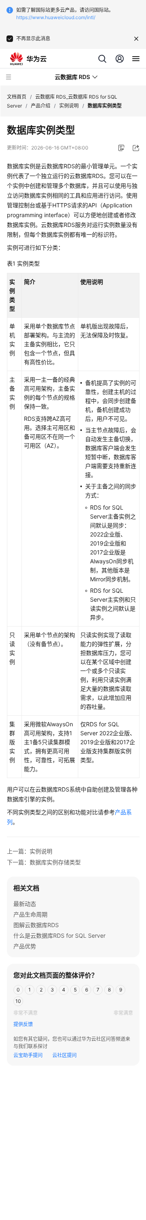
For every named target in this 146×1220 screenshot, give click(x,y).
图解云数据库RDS (36, 924)
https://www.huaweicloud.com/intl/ (55, 17)
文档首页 (16, 97)
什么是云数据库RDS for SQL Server (59, 935)
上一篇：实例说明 (29, 851)
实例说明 (69, 106)
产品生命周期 (30, 914)
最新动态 (24, 903)
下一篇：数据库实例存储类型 (44, 862)
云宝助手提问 (28, 1055)
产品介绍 (40, 106)
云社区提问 (64, 1055)
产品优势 (24, 946)
